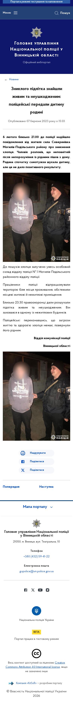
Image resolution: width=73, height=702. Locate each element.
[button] (36, 507)
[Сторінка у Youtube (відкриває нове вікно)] (40, 590)
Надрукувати (38, 453)
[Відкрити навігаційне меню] (15, 13)
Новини (14, 79)
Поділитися (37, 461)
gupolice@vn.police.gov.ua (36, 571)
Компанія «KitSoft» (26, 683)
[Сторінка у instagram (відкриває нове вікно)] (47, 590)
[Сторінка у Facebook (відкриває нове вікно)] (25, 590)
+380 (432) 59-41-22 (37, 556)
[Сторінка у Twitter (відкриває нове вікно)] (33, 590)
